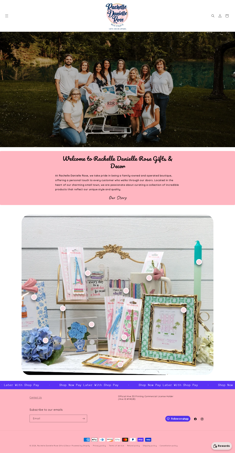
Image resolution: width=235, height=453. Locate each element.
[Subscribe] (83, 418)
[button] (6, 15)
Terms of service (116, 445)
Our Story (117, 197)
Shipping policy (150, 445)
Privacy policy (99, 445)
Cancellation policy (168, 445)
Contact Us (36, 397)
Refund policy (133, 445)
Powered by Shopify (81, 446)
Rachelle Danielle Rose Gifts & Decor (54, 446)
